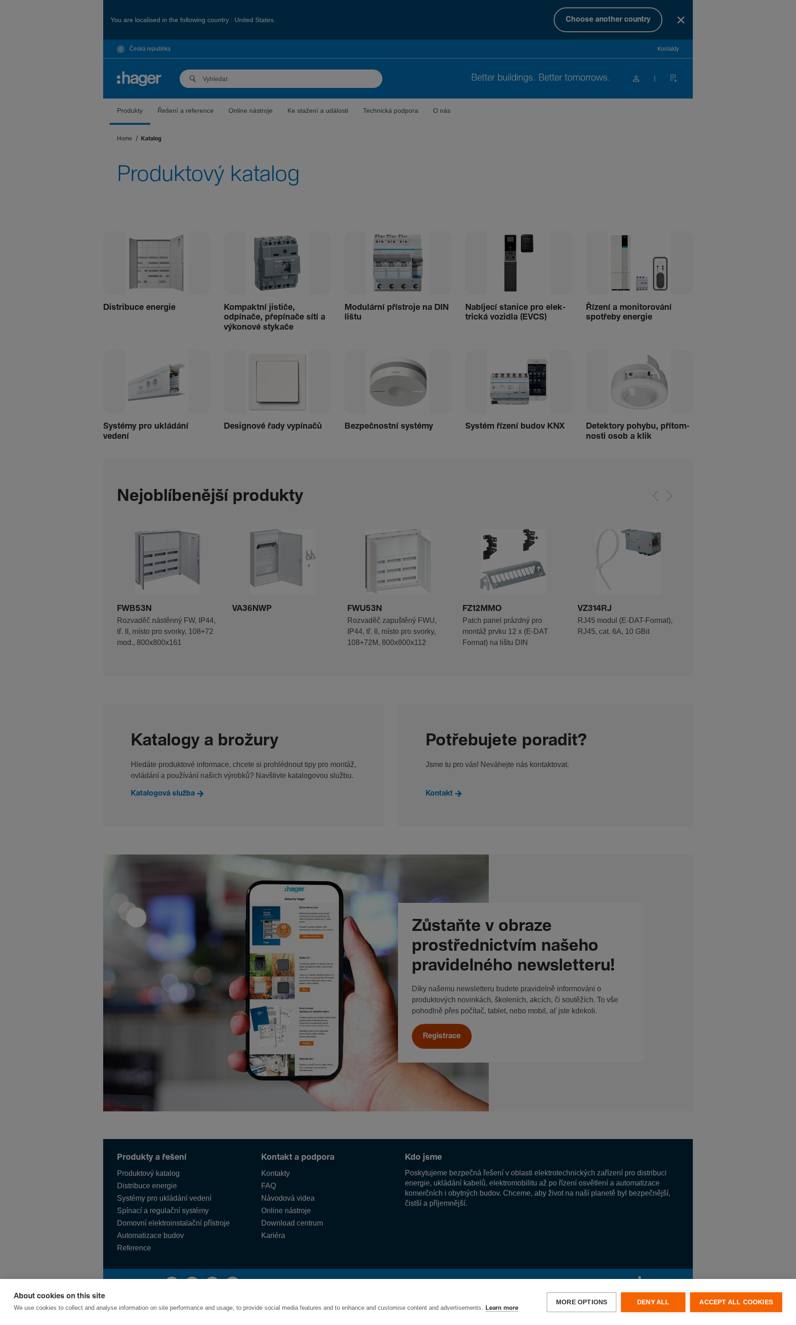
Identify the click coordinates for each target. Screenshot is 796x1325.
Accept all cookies (736, 1302)
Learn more (502, 1308)
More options (581, 1302)
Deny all (653, 1302)
